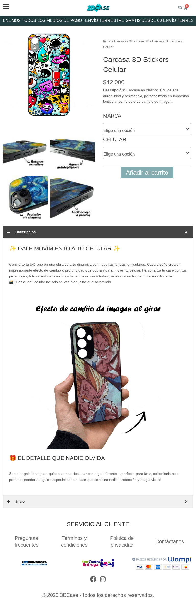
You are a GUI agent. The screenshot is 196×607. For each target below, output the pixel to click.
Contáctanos (169, 541)
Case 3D (142, 41)
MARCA (112, 116)
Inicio (107, 41)
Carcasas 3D (123, 41)
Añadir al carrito (147, 172)
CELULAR (114, 139)
